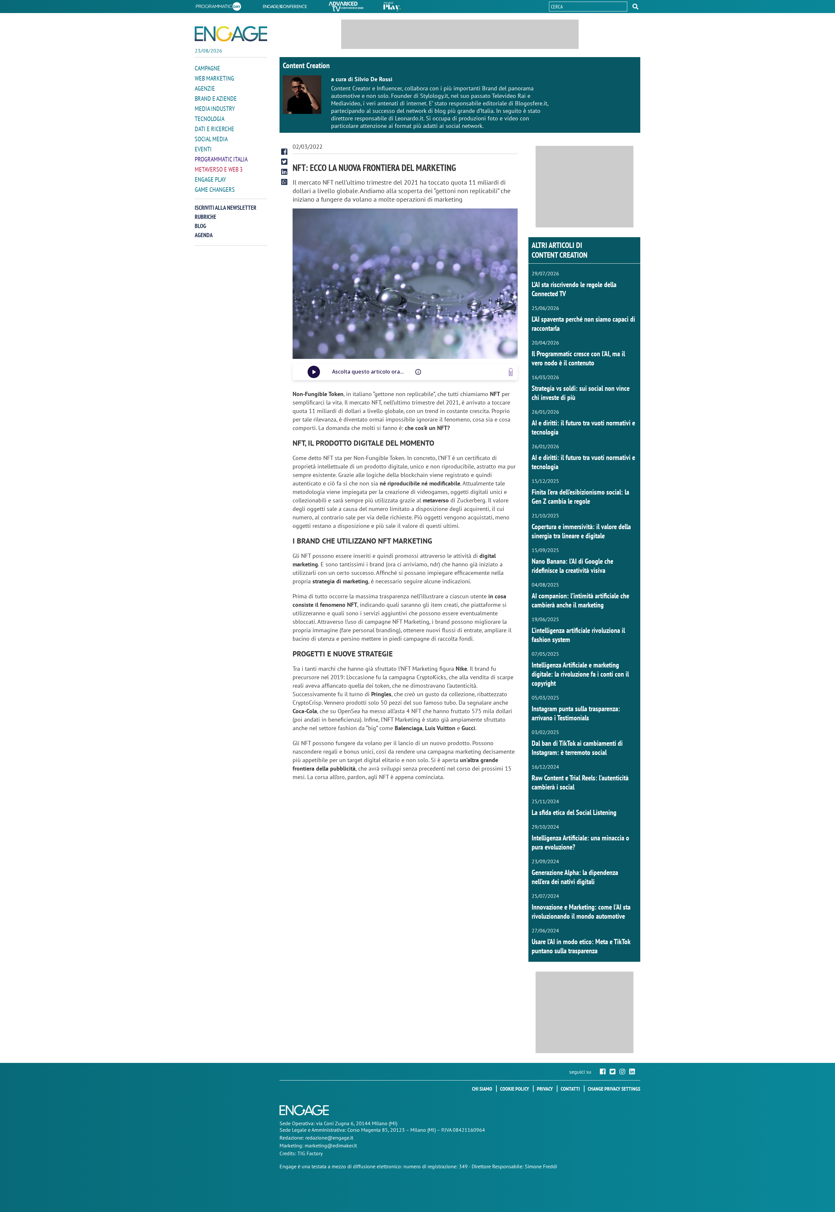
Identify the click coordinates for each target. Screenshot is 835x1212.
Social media (211, 139)
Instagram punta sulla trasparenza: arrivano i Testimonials (576, 713)
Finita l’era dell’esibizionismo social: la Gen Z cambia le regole (580, 496)
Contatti (570, 1088)
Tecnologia (209, 119)
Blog (200, 226)
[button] (635, 6)
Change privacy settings (614, 1088)
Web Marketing (214, 78)
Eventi (203, 149)
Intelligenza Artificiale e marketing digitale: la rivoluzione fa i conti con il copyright (580, 674)
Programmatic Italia (221, 159)
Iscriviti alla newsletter (225, 207)
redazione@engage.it (329, 1137)
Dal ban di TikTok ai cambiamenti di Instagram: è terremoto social (577, 748)
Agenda (204, 235)
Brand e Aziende (216, 98)
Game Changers (215, 189)
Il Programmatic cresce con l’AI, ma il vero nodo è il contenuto (578, 358)
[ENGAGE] (231, 33)
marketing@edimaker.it (331, 1145)
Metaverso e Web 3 (219, 169)
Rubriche (205, 217)
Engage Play (210, 179)
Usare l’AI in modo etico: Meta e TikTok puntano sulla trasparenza (581, 946)
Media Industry (215, 108)
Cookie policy (514, 1088)
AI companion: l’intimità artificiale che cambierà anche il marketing (580, 600)
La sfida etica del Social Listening (574, 812)
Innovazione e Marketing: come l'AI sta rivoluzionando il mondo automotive (581, 911)
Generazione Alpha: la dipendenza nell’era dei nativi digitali (575, 877)
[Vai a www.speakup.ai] (511, 372)
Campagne (207, 68)
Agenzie (205, 88)
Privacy (545, 1088)
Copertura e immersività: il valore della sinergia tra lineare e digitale (581, 531)
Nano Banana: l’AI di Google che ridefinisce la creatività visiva (572, 566)
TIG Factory (310, 1153)
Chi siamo (482, 1088)
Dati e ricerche (214, 129)
